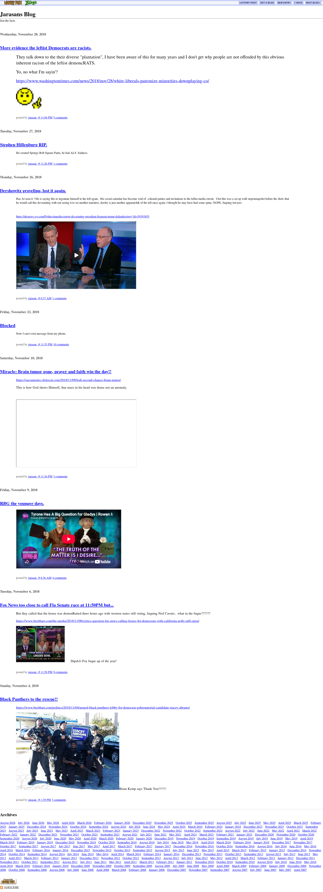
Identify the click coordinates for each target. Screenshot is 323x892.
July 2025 (240, 823)
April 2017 (108, 846)
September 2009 (142, 866)
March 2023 (93, 830)
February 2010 (41, 866)
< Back (298, 3)
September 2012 (151, 858)
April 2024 (179, 827)
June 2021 (160, 834)
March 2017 (125, 846)
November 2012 (110, 858)
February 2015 (257, 850)
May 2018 (192, 842)
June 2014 (87, 854)
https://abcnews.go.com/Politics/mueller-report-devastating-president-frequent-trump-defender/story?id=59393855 (82, 216)
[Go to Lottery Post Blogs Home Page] (20, 4)
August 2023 (16, 830)
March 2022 (309, 830)
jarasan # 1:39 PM (39, 800)
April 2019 (306, 838)
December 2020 (264, 834)
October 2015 (122, 850)
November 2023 (274, 827)
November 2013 (213, 854)
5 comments (60, 117)
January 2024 (233, 827)
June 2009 (193, 866)
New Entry (284, 3)
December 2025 (142, 823)
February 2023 (111, 830)
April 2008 (102, 870)
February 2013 (50, 858)
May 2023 (62, 830)
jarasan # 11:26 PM (40, 163)
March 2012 (248, 858)
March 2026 (84, 823)
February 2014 (152, 854)
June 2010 (295, 862)
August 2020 (29, 838)
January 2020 (144, 838)
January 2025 (16, 827)
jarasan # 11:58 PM (40, 672)
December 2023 (253, 827)
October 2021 (89, 834)
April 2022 (293, 830)
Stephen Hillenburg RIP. (23, 144)
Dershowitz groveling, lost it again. (33, 190)
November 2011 (9, 862)
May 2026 (53, 823)
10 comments (61, 344)
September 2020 (9, 838)
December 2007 (176, 870)
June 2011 (100, 862)
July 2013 (289, 854)
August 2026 (7, 823)
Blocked (7, 325)
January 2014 (171, 854)
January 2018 (261, 842)
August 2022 (232, 830)
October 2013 (233, 854)
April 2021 (190, 834)
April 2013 (15, 858)
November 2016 (204, 846)
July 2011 (86, 862)
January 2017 (163, 846)
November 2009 (102, 866)
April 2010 (6, 866)
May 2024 (164, 827)
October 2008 (17, 870)
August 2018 (147, 842)
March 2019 (7, 842)
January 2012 (285, 858)
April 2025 (284, 823)
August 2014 (57, 854)
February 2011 (165, 862)
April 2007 (300, 870)
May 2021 (175, 834)
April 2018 (207, 842)
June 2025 (255, 823)
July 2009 (178, 866)
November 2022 (172, 830)
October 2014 (17, 854)
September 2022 (212, 830)
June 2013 (304, 854)
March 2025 (301, 823)
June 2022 (263, 830)
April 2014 (117, 854)
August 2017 (48, 846)
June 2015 (193, 850)
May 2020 (75, 838)
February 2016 (41, 850)
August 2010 (265, 862)
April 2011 (130, 862)
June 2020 (60, 838)
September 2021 (110, 834)
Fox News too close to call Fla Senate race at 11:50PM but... (57, 604)
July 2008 (73, 870)
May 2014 (102, 854)
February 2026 (103, 823)
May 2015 (208, 850)
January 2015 (277, 850)
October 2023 (295, 827)
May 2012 (216, 858)
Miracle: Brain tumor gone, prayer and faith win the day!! (55, 371)
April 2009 (222, 866)
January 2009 (277, 866)
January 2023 (131, 830)
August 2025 (224, 823)
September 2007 (220, 870)
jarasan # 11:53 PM (40, 344)
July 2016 (281, 846)
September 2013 (253, 854)
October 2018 (107, 842)
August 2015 (162, 850)
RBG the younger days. (22, 503)
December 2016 (182, 846)
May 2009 (208, 866)
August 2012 (171, 858)
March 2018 (223, 842)
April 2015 (222, 850)
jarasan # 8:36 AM (39, 578)
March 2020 (106, 838)
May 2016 (310, 846)
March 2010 (23, 866)
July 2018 (163, 842)
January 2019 (45, 842)
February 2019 (25, 842)
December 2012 (89, 858)
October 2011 (29, 862)
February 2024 (213, 827)
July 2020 (45, 838)
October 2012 (131, 858)
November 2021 (69, 834)
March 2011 (146, 862)
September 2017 (28, 846)
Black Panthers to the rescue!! (29, 699)
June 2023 (47, 830)
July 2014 (73, 854)
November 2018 (86, 842)
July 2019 (262, 838)
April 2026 (68, 823)
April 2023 (76, 830)
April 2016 (6, 850)
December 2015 (80, 850)
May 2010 (310, 862)
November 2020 (285, 834)
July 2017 (64, 846)
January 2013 (69, 858)
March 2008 (119, 870)
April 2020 (90, 838)
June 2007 (270, 870)
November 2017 (302, 842)
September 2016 (245, 846)
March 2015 (239, 850)
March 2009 (239, 866)
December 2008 (296, 866)
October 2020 (306, 834)
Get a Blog (267, 3)
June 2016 (295, 846)
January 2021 (244, 834)
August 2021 (130, 834)
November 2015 (102, 850)
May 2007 (285, 870)
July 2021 (146, 834)
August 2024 (118, 827)
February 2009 (257, 866)
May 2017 (94, 846)
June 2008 (87, 870)
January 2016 (60, 850)
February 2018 (242, 842)
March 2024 (195, 827)
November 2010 (204, 862)
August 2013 (273, 854)
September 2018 (127, 842)
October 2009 (122, 866)
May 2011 (115, 862)
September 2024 (98, 827)
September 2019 (226, 838)
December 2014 (296, 850)
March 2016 (23, 850)
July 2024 (134, 827)
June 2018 (177, 842)
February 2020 (124, 838)
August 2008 (57, 870)
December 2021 (48, 834)
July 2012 (187, 858)
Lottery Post (248, 3)
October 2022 (192, 830)
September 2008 (37, 870)
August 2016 (265, 846)
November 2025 (163, 823)
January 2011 (184, 862)
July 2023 (32, 830)
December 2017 (281, 842)
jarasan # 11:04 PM (40, 117)
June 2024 (149, 827)
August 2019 (246, 838)
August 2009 (162, 866)
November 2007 (198, 870)
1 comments (60, 163)
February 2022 (8, 834)
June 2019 (276, 838)
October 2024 (78, 827)
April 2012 (231, 858)
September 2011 (50, 862)
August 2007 (239, 870)
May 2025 (269, 823)
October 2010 (224, 862)
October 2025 (184, 823)
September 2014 (37, 854)
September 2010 (245, 862)
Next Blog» (313, 3)
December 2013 (191, 854)
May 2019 (291, 838)
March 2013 (31, 858)
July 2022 (249, 830)
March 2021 (206, 834)
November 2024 (58, 827)
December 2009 (80, 866)
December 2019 (164, 838)
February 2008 (137, 870)
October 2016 (224, 846)
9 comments (60, 672)
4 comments (59, 578)
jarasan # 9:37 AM (39, 298)
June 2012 (202, 858)
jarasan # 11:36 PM (40, 476)
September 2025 (204, 823)
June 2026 (38, 823)
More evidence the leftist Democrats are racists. (45, 47)
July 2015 (178, 850)
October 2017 (8, 846)
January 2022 (28, 834)
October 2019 (206, 838)
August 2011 (70, 862)
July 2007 (256, 870)
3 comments (60, 476)
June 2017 (79, 846)
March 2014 (134, 854)
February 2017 (143, 846)
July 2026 (24, 823)
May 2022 (278, 830)
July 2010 (281, 862)
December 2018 (65, 842)
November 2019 (185, 838)
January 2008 (157, 870)
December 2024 (36, 827)
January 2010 (60, 866)
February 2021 (225, 834)
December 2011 (305, 858)
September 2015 (142, 850)
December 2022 (150, 830)
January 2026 (122, 823)
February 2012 (266, 858)
